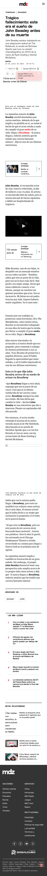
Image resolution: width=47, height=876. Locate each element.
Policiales (7, 796)
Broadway (10, 599)
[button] (43, 4)
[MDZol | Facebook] (14, 844)
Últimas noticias (9, 789)
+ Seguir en (11, 68)
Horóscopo (29, 792)
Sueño (22, 599)
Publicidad (29, 817)
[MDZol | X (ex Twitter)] (33, 844)
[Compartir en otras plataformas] (12, 73)
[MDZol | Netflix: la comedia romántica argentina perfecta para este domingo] (39, 169)
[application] (23, 226)
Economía (7, 792)
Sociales (6, 811)
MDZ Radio (29, 796)
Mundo (5, 800)
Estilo (5, 803)
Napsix (8, 61)
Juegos (28, 800)
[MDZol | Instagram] (20, 844)
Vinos (5, 807)
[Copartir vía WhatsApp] (7, 73)
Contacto (28, 821)
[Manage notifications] (41, 865)
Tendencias (10, 12)
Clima (27, 789)
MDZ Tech (29, 803)
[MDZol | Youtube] (27, 844)
